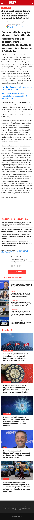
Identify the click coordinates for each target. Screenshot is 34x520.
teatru (3, 252)
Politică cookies (26, 507)
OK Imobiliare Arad (25, 508)
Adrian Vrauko (16, 22)
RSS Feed (7, 508)
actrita (18, 250)
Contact (5, 507)
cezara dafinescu (13, 251)
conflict (21, 251)
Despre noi (17, 507)
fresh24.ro (18, 509)
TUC (11, 507)
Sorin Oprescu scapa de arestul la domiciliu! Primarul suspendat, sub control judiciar (14, 96)
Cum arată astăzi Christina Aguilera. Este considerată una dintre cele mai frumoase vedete (16, 236)
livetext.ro (15, 508)
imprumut (26, 251)
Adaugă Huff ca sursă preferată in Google (19, 26)
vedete (8, 252)
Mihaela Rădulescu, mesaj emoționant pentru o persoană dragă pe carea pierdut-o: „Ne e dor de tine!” (16, 243)
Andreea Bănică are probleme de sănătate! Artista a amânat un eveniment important (16, 230)
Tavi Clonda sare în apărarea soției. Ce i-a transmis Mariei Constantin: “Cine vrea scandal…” (16, 224)
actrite (22, 250)
